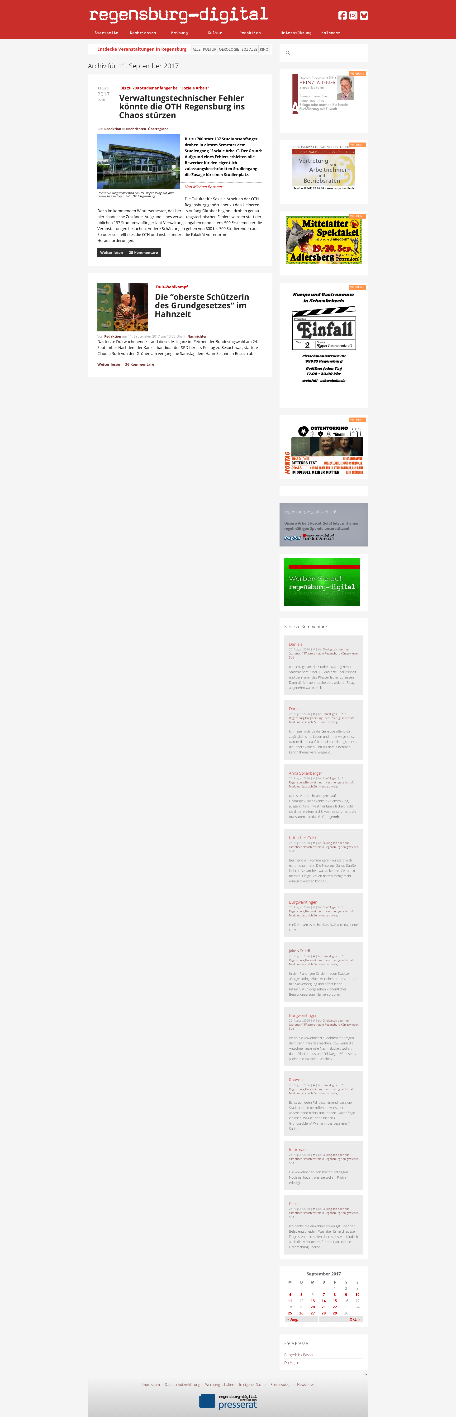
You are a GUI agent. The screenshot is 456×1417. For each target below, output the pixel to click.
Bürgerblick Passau (299, 1354)
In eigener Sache (252, 1384)
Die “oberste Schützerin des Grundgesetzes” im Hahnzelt (202, 305)
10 (357, 1294)
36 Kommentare (139, 364)
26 (301, 1313)
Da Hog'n (291, 1362)
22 (335, 1306)
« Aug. (292, 1319)
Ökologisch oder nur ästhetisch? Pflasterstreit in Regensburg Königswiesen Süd (324, 653)
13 (313, 1300)
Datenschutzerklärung (182, 1384)
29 (335, 1313)
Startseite (106, 32)
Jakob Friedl (299, 951)
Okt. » (355, 1319)
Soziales (249, 49)
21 (324, 1306)
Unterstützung (296, 32)
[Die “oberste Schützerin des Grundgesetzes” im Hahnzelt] (122, 308)
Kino (264, 49)
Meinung (179, 32)
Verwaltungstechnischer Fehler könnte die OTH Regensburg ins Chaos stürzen (182, 106)
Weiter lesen (111, 252)
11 (290, 1300)
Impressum (151, 1384)
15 (335, 1300)
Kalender (330, 32)
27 (313, 1313)
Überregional (158, 129)
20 (313, 1306)
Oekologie (229, 49)
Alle (196, 49)
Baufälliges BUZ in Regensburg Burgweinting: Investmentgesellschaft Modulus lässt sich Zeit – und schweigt (321, 718)
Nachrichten (143, 32)
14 (324, 1300)
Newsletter (305, 1384)
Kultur (215, 32)
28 (324, 1313)
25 (290, 1313)
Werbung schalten (219, 1384)
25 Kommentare (143, 252)
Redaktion (250, 32)
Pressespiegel (281, 1384)
